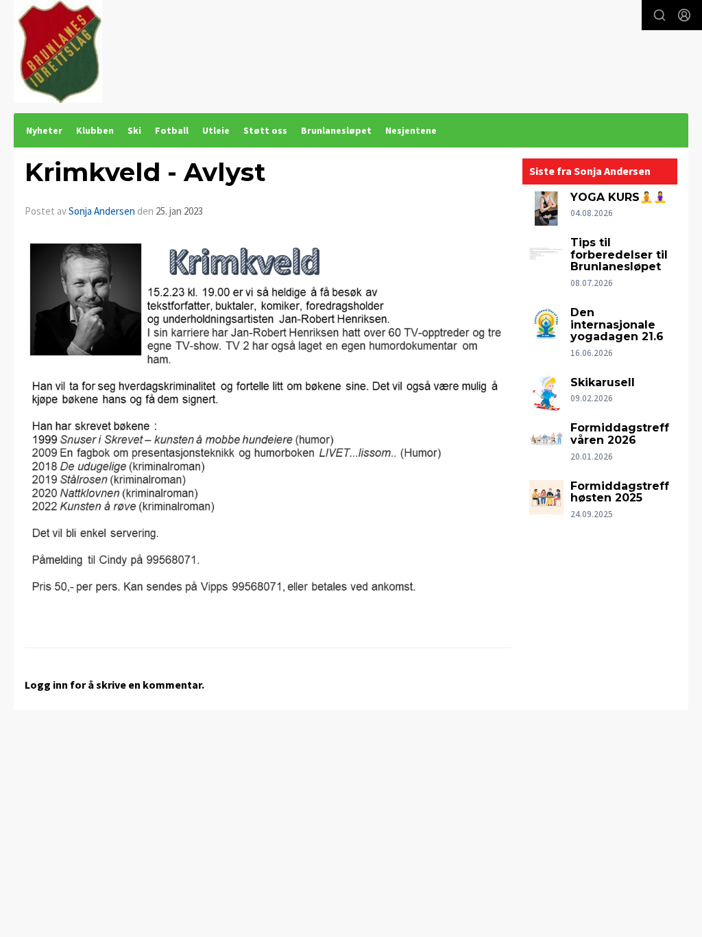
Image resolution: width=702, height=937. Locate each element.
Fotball (172, 130)
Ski (134, 130)
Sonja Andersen (102, 210)
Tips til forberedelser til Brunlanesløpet (619, 254)
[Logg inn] (684, 15)
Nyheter (44, 130)
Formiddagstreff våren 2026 (619, 434)
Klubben (95, 130)
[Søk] (659, 15)
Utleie (216, 130)
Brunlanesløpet (336, 130)
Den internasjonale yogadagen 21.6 (617, 324)
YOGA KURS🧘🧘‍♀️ (618, 197)
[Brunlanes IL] (58, 51)
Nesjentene (411, 130)
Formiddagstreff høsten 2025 (619, 492)
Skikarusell (602, 382)
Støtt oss (265, 130)
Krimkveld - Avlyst (145, 171)
